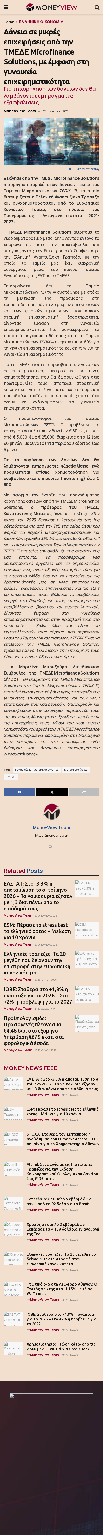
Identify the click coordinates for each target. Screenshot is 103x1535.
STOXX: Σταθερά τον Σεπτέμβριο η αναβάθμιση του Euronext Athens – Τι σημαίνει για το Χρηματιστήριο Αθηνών (63, 1139)
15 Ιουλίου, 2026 (47, 1050)
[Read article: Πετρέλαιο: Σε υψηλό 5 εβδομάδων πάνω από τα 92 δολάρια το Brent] (13, 1203)
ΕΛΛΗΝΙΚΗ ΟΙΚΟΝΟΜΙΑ (41, 22)
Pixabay (94, 169)
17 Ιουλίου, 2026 (46, 1009)
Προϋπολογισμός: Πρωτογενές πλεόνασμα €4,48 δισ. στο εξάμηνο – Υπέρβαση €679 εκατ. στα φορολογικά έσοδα (34, 1030)
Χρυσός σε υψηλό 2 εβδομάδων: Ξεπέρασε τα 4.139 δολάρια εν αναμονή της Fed (63, 1229)
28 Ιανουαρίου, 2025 (56, 111)
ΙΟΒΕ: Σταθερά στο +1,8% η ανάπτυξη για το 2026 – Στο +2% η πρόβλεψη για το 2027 (38, 995)
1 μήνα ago (71, 1095)
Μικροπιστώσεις (75, 770)
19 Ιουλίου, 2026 (47, 979)
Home (9, 22)
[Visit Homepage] (51, 7)
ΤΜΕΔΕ (11, 777)
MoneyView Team (20, 111)
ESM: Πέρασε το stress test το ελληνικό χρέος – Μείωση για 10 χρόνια (37, 931)
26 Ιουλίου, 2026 (47, 915)
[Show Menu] (6, 7)
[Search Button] (97, 7)
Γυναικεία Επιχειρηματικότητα (37, 770)
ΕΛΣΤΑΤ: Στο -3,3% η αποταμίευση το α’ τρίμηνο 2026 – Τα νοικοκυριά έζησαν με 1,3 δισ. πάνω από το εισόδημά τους (38, 895)
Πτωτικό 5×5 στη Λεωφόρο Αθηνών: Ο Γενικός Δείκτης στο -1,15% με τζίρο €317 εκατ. (62, 1289)
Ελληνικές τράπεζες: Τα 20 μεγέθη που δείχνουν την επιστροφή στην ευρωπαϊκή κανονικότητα (37, 963)
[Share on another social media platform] (84, 792)
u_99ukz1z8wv (79, 169)
